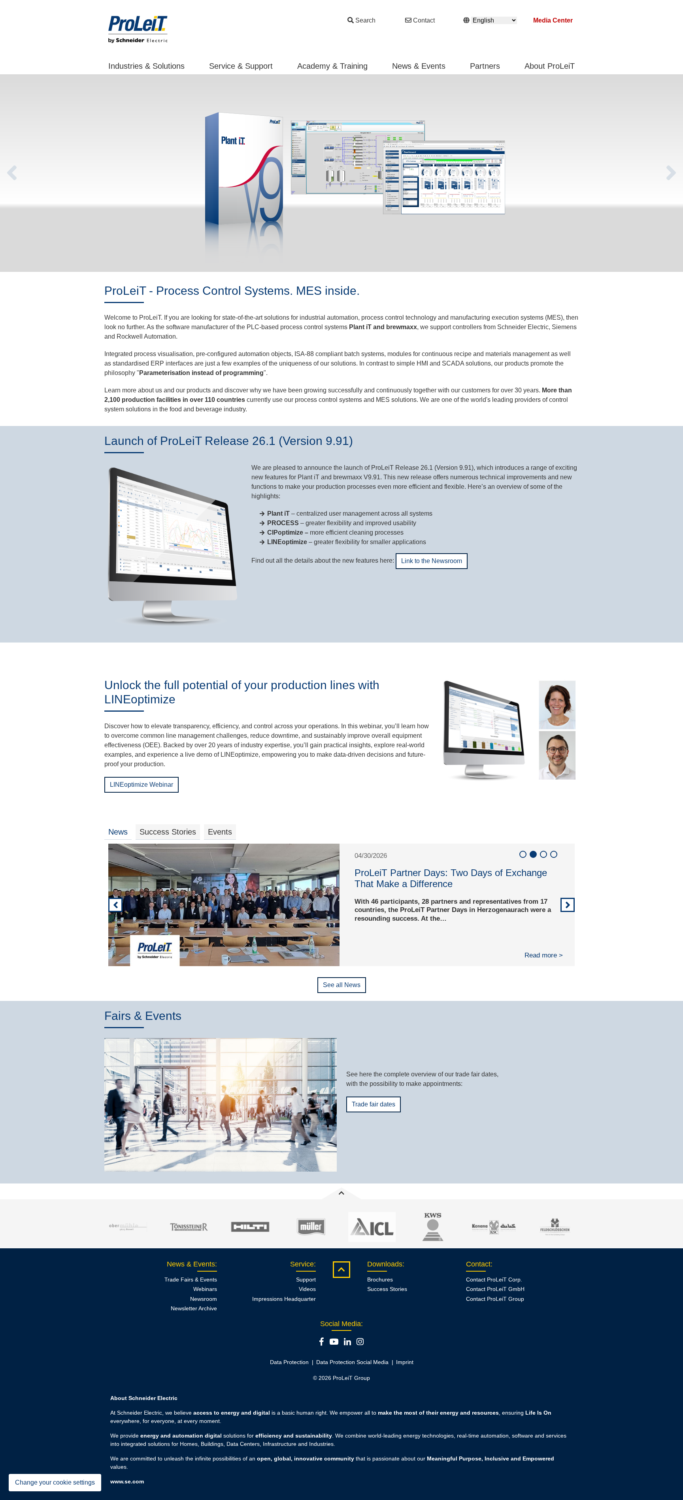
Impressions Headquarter (284, 1299)
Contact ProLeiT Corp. (494, 1279)
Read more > (544, 955)
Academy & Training (332, 66)
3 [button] (543, 854)
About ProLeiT (550, 66)
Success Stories (387, 1289)
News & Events (418, 66)
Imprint (404, 1362)
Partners (485, 66)
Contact (424, 20)
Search (365, 20)
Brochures (380, 1279)
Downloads (384, 1264)
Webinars (205, 1289)
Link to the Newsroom (431, 561)
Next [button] (671, 173)
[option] (341, 173)
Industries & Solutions (146, 66)
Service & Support (241, 66)
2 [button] (533, 854)
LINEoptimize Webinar (141, 784)
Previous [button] (12, 173)
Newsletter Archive (194, 1308)
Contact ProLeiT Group (495, 1299)
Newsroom (203, 1299)
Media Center (553, 20)
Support (306, 1279)
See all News (341, 985)
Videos (307, 1289)
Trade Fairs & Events (190, 1279)
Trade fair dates (373, 1104)
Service (302, 1264)
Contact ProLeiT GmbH (495, 1289)
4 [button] (553, 854)
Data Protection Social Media (352, 1362)
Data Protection (289, 1362)
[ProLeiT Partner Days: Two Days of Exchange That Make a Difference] (224, 905)
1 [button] (522, 854)
